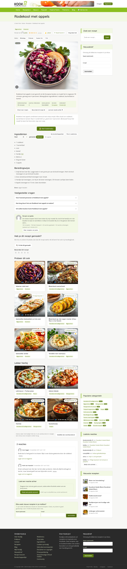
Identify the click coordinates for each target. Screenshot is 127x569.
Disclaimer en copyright (44, 550)
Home (18, 10)
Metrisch (39, 137)
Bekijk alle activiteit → (90, 464)
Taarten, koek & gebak (91, 417)
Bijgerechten (18, 29)
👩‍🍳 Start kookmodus (46, 129)
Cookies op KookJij (43, 544)
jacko (32, 216)
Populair (44, 10)
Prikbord (17, 539)
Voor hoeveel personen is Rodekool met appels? (32, 198)
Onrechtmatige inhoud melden (44, 556)
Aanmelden (71, 515)
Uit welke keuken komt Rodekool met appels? (31, 209)
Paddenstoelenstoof (95, 496)
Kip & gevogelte (99, 423)
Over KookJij (18, 537)
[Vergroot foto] (16, 87)
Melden (21, 456)
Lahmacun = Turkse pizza (25, 391)
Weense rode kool (22, 286)
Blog (73, 10)
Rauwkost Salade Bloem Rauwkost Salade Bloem (99, 488)
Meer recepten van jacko (31, 230)
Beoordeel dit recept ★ (38, 110)
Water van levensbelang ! (97, 480)
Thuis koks (40, 539)
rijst (22, 154)
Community (40, 559)
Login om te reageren (25, 459)
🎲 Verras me (82, 10)
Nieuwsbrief (18, 552)
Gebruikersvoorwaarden (45, 547)
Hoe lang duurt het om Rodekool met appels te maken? (35, 203)
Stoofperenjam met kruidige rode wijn (99, 503)
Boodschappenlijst (20, 557)
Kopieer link (39, 38)
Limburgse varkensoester (97, 511)
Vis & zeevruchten (90, 412)
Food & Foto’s (54, 10)
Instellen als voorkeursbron (66, 435)
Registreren (108, 4)
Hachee (18, 424)
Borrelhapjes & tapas (90, 415)
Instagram (102, 566)
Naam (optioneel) (20, 511)
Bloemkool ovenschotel (57, 286)
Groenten (26, 29)
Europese (54, 105)
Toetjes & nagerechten (91, 409)
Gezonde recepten (99, 425)
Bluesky (96, 566)
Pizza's (35, 393)
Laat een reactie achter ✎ (55, 110)
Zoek (107, 37)
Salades (87, 425)
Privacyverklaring (42, 552)
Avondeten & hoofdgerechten (56, 289)
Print (47, 38)
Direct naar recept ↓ (23, 110)
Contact (17, 542)
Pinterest (30, 38)
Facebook (110, 566)
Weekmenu (40, 537)
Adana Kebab (53, 391)
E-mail (42, 511)
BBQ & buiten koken (90, 420)
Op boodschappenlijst (57, 134)
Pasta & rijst (104, 420)
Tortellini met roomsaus (57, 353)
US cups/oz (48, 137)
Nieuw (35, 10)
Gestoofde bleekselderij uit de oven (28, 319)
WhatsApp (22, 38)
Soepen (51, 426)
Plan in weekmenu (72, 134)
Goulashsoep (53, 424)
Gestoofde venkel (22, 353)
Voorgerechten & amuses (91, 406)
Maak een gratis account (30, 492)
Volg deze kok (72, 33)
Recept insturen (19, 555)
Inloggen (99, 4)
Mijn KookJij (18, 550)
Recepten (26, 10)
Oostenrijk (62, 105)
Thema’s (65, 10)
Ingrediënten (41, 542)
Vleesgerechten (70, 393)
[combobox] (93, 37)
